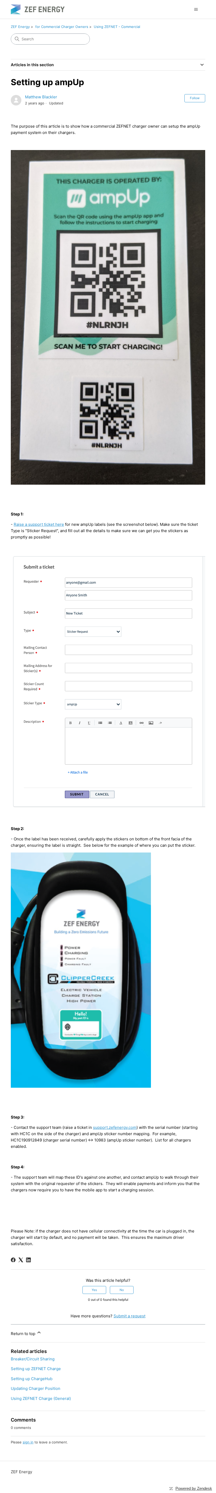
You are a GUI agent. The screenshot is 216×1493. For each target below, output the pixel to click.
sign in (28, 1442)
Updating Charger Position (35, 1388)
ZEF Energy (20, 27)
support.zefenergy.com (114, 1127)
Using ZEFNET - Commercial (117, 27)
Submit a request (129, 1315)
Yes (94, 1290)
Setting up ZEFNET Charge (36, 1368)
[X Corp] (20, 1260)
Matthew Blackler (41, 96)
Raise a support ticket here (39, 524)
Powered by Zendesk (193, 1488)
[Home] (38, 9)
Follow (195, 98)
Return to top (23, 1333)
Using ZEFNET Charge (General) (41, 1398)
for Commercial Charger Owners (61, 27)
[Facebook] (13, 1260)
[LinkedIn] (28, 1260)
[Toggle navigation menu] (195, 9)
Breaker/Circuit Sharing (33, 1358)
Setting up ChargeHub (31, 1378)
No (122, 1290)
